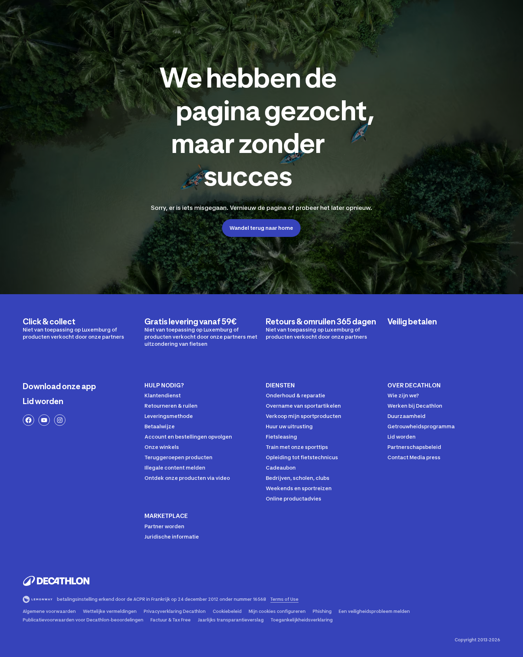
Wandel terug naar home (261, 228)
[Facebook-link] (28, 420)
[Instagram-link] (59, 420)
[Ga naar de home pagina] (56, 581)
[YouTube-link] (44, 420)
